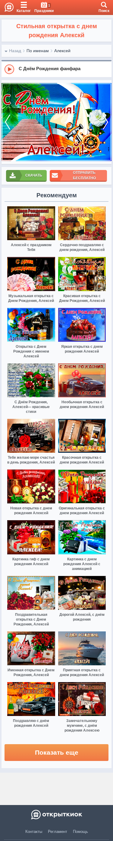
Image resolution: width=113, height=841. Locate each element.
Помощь (80, 831)
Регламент (57, 831)
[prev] (7, 122)
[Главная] (7, 7)
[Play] (9, 69)
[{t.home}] (56, 814)
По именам (38, 50)
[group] (56, 69)
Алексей (62, 50)
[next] (105, 122)
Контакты (33, 831)
